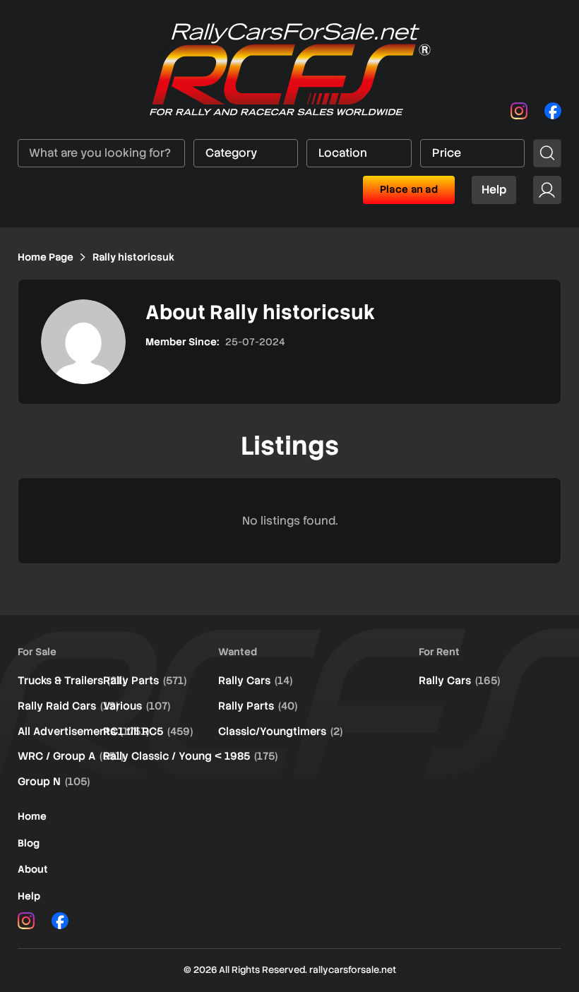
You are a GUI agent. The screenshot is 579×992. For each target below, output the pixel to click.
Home (32, 816)
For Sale (37, 651)
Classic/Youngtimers (280, 731)
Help (494, 189)
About (33, 869)
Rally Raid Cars (68, 706)
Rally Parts (144, 681)
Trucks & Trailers (71, 681)
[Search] (547, 153)
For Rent (439, 651)
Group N (54, 782)
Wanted (237, 651)
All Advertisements (83, 731)
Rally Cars (255, 681)
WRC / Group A (71, 756)
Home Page (45, 257)
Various (136, 706)
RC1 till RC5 (148, 731)
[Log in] (547, 190)
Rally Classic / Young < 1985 (190, 756)
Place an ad (409, 189)
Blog (29, 843)
